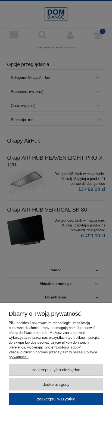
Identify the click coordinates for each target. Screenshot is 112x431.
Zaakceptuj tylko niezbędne (56, 369)
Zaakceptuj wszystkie (56, 399)
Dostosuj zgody (56, 384)
